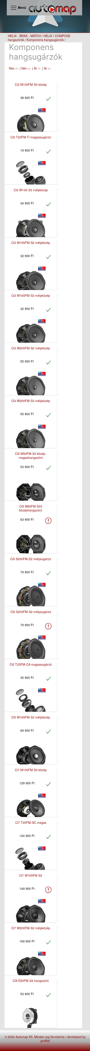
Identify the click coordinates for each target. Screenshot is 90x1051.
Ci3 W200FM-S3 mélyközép (30, 401)
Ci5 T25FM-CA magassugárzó (31, 664)
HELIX (47, 36)
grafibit (45, 1040)
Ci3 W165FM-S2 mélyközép (30, 242)
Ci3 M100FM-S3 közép (31, 84)
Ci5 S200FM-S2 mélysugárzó (30, 612)
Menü (21, 7)
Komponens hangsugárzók (45, 40)
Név (11, 68)
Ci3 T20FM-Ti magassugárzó (30, 137)
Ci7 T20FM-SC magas (30, 822)
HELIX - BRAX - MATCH (24, 36)
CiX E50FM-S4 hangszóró (31, 980)
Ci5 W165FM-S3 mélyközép (30, 717)
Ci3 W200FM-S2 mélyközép (30, 348)
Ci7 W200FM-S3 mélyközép (30, 928)
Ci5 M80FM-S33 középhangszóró (30, 508)
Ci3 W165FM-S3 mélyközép (30, 295)
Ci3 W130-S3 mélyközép (31, 190)
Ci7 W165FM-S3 (30, 875)
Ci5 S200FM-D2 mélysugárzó (30, 559)
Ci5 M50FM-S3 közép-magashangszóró (30, 455)
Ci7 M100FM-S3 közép (31, 770)
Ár (35, 68)
